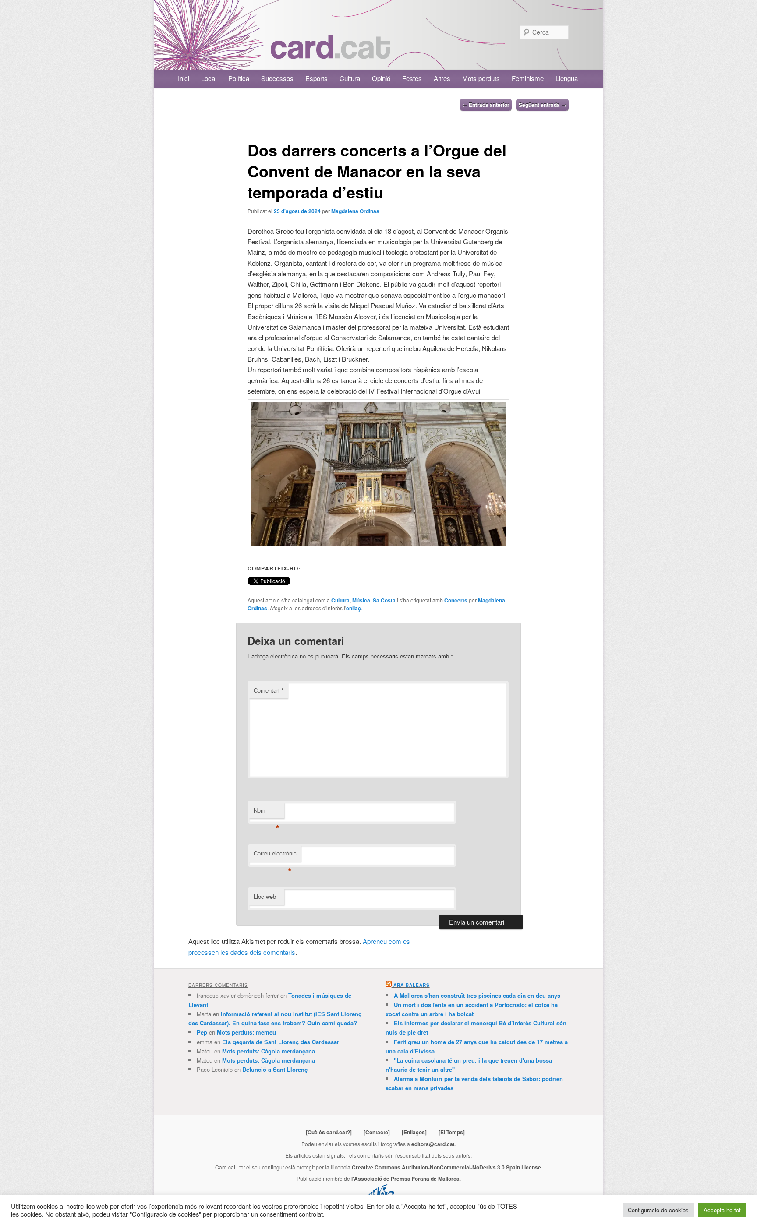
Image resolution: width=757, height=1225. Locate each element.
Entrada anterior (485, 105)
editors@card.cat (433, 1144)
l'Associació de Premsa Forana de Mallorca (405, 1179)
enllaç (353, 608)
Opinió (381, 78)
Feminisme (528, 78)
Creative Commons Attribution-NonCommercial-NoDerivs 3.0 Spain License (446, 1167)
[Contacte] (377, 1132)
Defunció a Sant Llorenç (275, 1069)
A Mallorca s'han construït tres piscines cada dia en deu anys (477, 995)
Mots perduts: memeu (246, 1032)
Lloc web (265, 896)
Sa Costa (384, 600)
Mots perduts (481, 78)
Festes (412, 78)
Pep (202, 1032)
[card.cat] (330, 53)
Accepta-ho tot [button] (722, 1210)
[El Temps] (452, 1132)
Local (208, 78)
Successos (277, 78)
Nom (266, 812)
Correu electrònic (275, 855)
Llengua (566, 78)
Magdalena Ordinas (355, 211)
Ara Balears (411, 985)
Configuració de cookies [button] (658, 1210)
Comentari (268, 690)
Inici (183, 78)
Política (238, 78)
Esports (316, 78)
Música (361, 600)
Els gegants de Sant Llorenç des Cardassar (280, 1042)
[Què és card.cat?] (329, 1132)
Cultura (350, 78)
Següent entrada (542, 105)
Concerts (455, 600)
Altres (442, 78)
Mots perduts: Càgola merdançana (268, 1051)
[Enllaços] (414, 1132)
